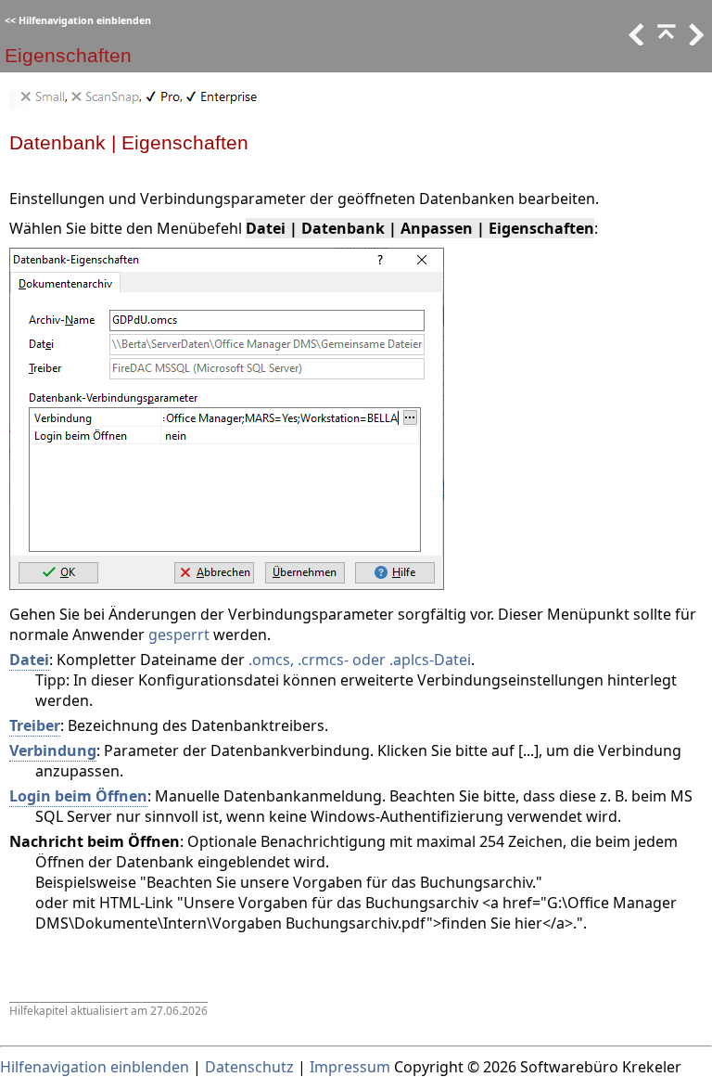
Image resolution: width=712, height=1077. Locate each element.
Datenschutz (249, 1067)
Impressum (350, 1067)
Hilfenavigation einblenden (85, 20)
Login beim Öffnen (78, 796)
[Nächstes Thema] (694, 40)
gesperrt (179, 634)
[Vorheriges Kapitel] (665, 40)
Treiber (34, 725)
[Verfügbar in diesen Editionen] (138, 104)
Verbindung (52, 750)
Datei (29, 659)
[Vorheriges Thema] (635, 40)
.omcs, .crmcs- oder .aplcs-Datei (359, 659)
